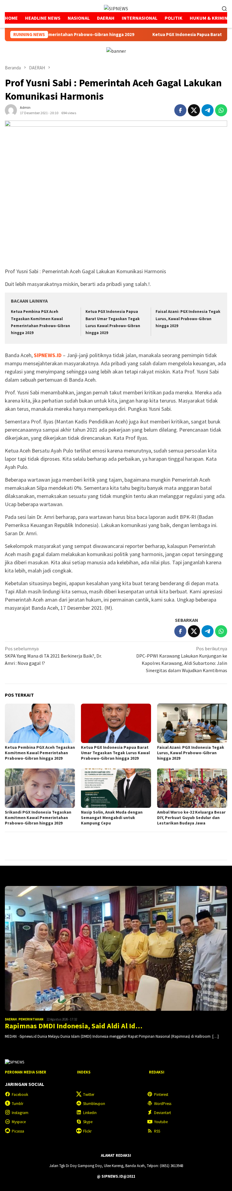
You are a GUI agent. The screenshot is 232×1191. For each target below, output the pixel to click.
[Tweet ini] (194, 110)
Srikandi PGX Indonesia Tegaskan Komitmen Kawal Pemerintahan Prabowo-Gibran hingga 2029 (38, 817)
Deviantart (162, 1112)
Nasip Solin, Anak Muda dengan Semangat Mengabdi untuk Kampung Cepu (112, 817)
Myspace (19, 1121)
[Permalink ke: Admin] (11, 110)
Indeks (84, 1072)
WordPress (162, 1103)
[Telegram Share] (207, 110)
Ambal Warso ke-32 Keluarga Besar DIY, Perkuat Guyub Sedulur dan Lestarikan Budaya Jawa (191, 817)
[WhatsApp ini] (221, 110)
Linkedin (90, 1112)
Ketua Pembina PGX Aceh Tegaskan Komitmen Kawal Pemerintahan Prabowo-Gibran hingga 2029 (40, 753)
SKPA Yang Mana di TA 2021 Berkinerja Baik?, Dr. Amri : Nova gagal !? (53, 655)
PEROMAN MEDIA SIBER (25, 1072)
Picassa (18, 1131)
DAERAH (11, 1019)
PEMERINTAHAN (31, 1019)
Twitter (88, 1094)
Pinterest (161, 1094)
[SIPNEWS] (116, 8)
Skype (87, 1121)
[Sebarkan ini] (180, 110)
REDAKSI (156, 1072)
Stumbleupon (94, 1103)
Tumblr (17, 1103)
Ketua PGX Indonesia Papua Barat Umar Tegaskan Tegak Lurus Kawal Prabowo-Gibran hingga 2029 (115, 753)
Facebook (20, 1094)
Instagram (20, 1112)
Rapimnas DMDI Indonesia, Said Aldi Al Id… (73, 1026)
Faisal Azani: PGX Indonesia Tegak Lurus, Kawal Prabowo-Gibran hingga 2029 (188, 318)
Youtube (161, 1121)
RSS (157, 1131)
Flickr (87, 1131)
